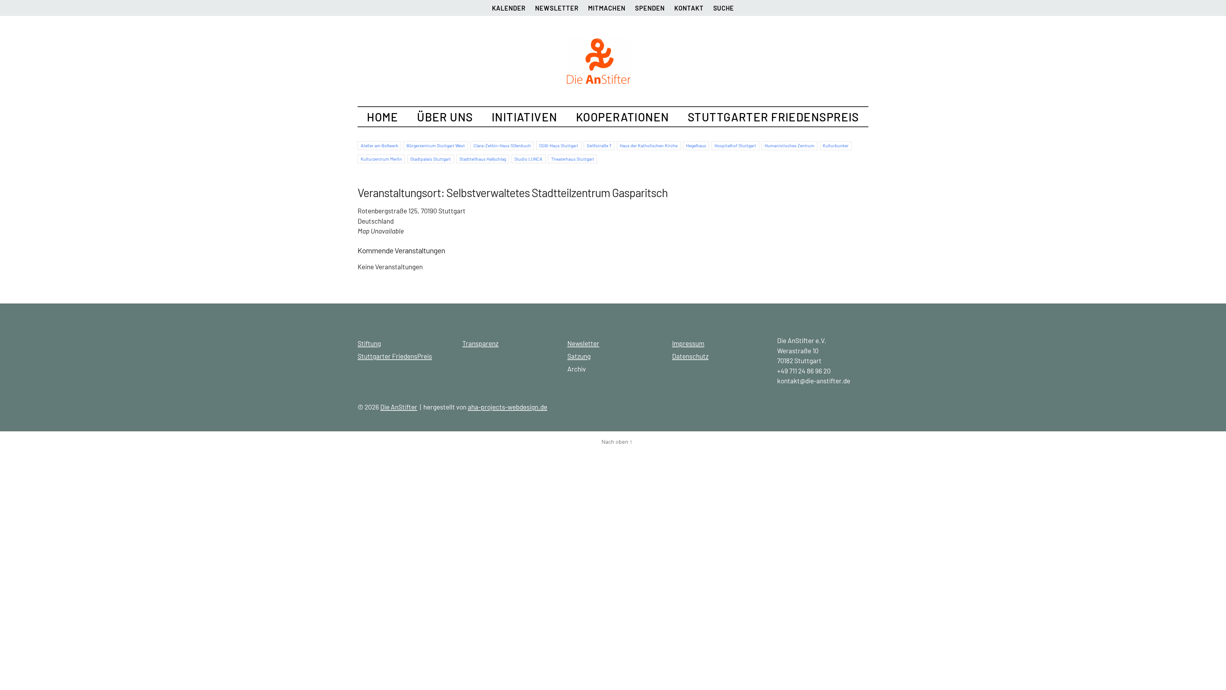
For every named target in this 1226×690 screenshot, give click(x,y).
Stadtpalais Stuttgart (430, 159)
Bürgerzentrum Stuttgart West (435, 145)
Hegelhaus (696, 145)
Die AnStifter (398, 407)
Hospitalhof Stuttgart (735, 145)
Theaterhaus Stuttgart (572, 159)
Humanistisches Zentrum (789, 145)
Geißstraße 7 (599, 145)
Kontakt (689, 8)
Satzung (579, 356)
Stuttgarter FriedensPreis (773, 117)
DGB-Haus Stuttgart (558, 145)
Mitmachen (606, 8)
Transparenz (480, 343)
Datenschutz (690, 356)
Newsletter (557, 8)
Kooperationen (622, 117)
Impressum (688, 343)
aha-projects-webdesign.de (507, 407)
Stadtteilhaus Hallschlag (482, 159)
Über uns (445, 117)
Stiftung (369, 343)
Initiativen (524, 117)
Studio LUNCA (528, 159)
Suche (723, 8)
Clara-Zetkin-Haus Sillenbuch (502, 145)
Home (382, 117)
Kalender (509, 8)
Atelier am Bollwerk (379, 145)
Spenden (650, 8)
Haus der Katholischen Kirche (648, 145)
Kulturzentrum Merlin (381, 159)
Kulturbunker (836, 145)
